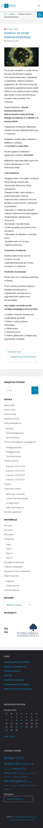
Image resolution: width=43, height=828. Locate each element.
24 (21, 727)
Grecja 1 (13, 758)
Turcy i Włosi (32, 785)
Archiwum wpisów (11, 590)
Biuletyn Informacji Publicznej (18, 689)
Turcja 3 (15, 785)
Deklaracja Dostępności (15, 666)
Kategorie (8, 794)
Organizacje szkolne (12, 488)
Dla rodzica (8, 534)
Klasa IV (9, 557)
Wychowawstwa (12, 437)
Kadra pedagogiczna (12, 423)
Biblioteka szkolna (11, 418)
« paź (6, 736)
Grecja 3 (27, 763)
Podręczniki (9, 539)
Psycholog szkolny (13, 456)
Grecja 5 (18, 768)
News (16, 29)
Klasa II (9, 548)
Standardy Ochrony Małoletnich (17, 571)
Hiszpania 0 (22, 773)
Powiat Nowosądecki (14, 680)
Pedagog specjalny (14, 447)
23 (16, 727)
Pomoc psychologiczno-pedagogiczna (20, 442)
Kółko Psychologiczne (15, 507)
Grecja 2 (12, 763)
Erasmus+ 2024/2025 (15, 475)
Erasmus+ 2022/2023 (15, 466)
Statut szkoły (9, 405)
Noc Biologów (15, 781)
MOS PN (8, 675)
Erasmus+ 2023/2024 (15, 470)
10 (21, 720)
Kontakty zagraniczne (13, 512)
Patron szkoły (9, 409)
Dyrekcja (9, 428)
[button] (40, 15)
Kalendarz (10, 581)
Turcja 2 (7, 785)
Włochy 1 (7, 789)
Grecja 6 (10, 772)
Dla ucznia (8, 530)
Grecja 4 (7, 769)
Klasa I (8, 544)
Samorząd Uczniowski (15, 494)
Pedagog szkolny (13, 451)
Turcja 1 (31, 781)
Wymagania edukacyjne (14, 562)
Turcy (23, 785)
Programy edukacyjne (13, 566)
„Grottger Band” (12, 503)
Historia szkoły (10, 414)
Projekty (7, 484)
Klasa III (9, 553)
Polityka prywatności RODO (17, 662)
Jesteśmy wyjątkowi (21, 777)
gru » (12, 736)
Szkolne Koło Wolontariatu (17, 498)
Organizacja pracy (11, 575)
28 (7, 730)
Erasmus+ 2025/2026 (15, 479)
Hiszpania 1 (32, 773)
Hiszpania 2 (8, 777)
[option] (22, 630)
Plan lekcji (8, 525)
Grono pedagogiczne (15, 433)
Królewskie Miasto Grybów (16, 684)
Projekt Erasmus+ (11, 460)
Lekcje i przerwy (13, 585)
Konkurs (12, 14)
